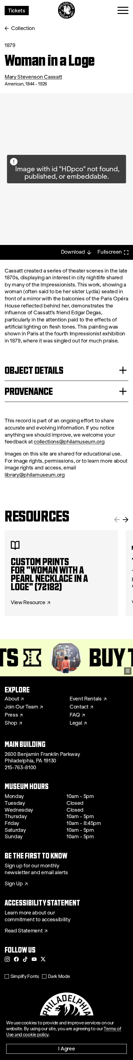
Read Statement (24, 930)
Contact (79, 706)
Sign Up (14, 883)
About (12, 698)
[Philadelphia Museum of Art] (66, 10)
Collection (23, 28)
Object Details (34, 370)
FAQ (75, 715)
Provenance (29, 391)
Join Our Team (21, 706)
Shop (11, 723)
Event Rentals (86, 698)
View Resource (28, 602)
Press (11, 715)
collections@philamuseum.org (69, 442)
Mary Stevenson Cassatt (33, 77)
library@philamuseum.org (35, 475)
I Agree (66, 1048)
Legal (76, 723)
